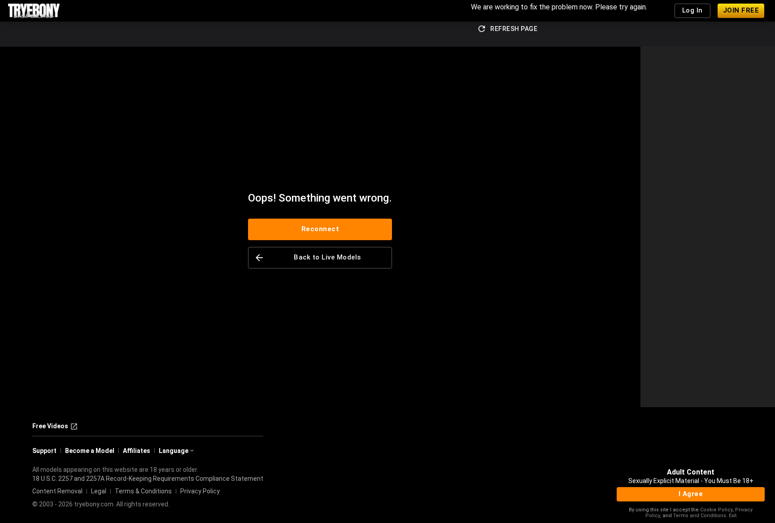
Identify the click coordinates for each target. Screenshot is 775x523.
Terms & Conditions (143, 491)
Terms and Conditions (699, 516)
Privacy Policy (200, 491)
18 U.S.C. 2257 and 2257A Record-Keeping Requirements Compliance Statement (147, 478)
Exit (732, 516)
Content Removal (57, 491)
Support (44, 450)
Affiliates (136, 450)
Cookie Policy (716, 510)
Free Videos (50, 426)
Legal (98, 491)
